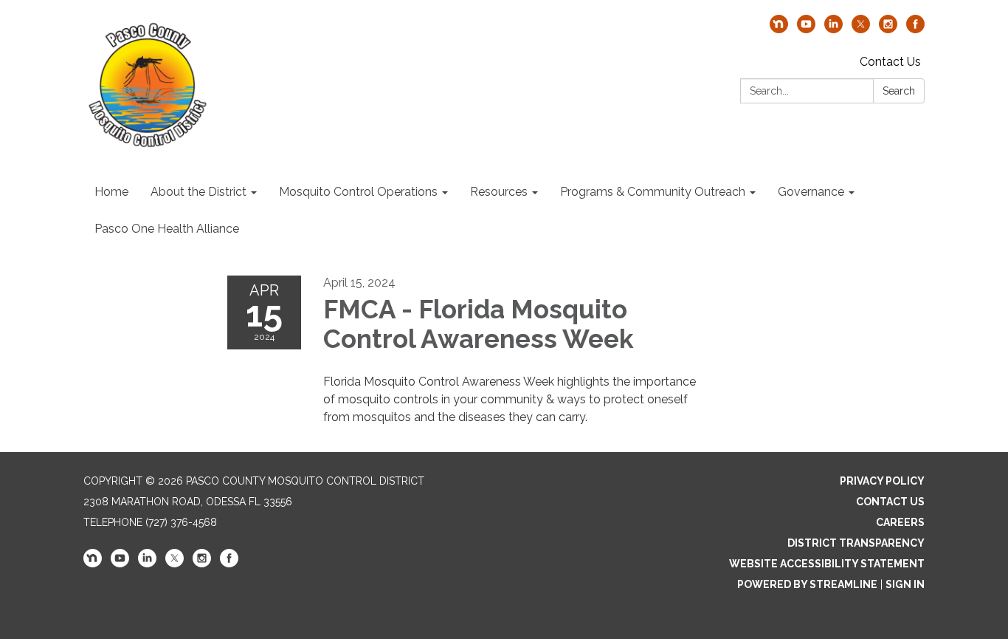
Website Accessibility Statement (827, 564)
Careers (900, 522)
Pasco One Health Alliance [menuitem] (166, 229)
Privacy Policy (882, 481)
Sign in (905, 584)
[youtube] (806, 29)
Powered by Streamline (807, 584)
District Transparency (856, 543)
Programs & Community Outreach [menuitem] (652, 192)
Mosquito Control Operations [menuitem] (358, 192)
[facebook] (915, 29)
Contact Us (890, 62)
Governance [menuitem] (811, 192)
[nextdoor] (779, 29)
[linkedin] (833, 29)
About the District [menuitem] (198, 192)
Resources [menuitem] (499, 192)
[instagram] (888, 29)
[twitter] (861, 29)
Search (899, 91)
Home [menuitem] (111, 192)
